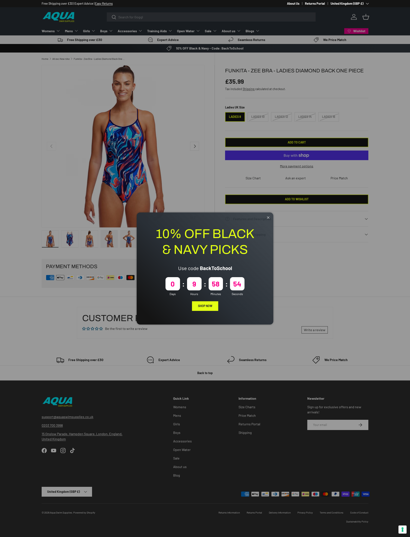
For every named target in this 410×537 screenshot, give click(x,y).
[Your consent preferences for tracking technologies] (402, 529)
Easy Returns (104, 3)
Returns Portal (315, 3)
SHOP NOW (205, 306)
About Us (293, 3)
